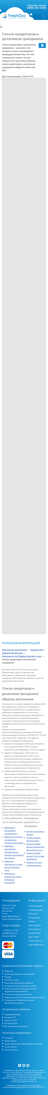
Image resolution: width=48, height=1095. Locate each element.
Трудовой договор (12, 1014)
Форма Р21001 (10, 1020)
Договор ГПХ (10, 1017)
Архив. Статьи (10, 1040)
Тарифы (7, 977)
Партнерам (34, 925)
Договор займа (10, 1023)
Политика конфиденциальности (18, 994)
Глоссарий (8, 1037)
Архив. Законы (10, 1046)
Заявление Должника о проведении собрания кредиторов (13, 839)
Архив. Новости (11, 1049)
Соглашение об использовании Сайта (20, 985)
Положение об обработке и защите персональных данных (19, 1001)
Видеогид (8, 971)
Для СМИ (33, 936)
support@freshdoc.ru (10, 916)
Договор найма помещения (16, 1026)
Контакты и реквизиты (34, 930)
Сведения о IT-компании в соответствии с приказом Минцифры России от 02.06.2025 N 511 (24, 1086)
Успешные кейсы (34, 919)
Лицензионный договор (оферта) (18, 982)
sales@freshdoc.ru (9, 933)
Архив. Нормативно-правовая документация (23, 1043)
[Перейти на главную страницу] (14, 16)
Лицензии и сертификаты (35, 942)
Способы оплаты (11, 979)
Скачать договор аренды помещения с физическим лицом (35, 846)
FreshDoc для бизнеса (35, 911)
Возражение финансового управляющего (10, 830)
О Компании (35, 905)
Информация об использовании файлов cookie (24, 997)
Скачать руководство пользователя (19, 974)
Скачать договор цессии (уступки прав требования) (35, 856)
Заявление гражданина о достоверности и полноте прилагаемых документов (13, 852)
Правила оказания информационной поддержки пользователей (20, 990)
